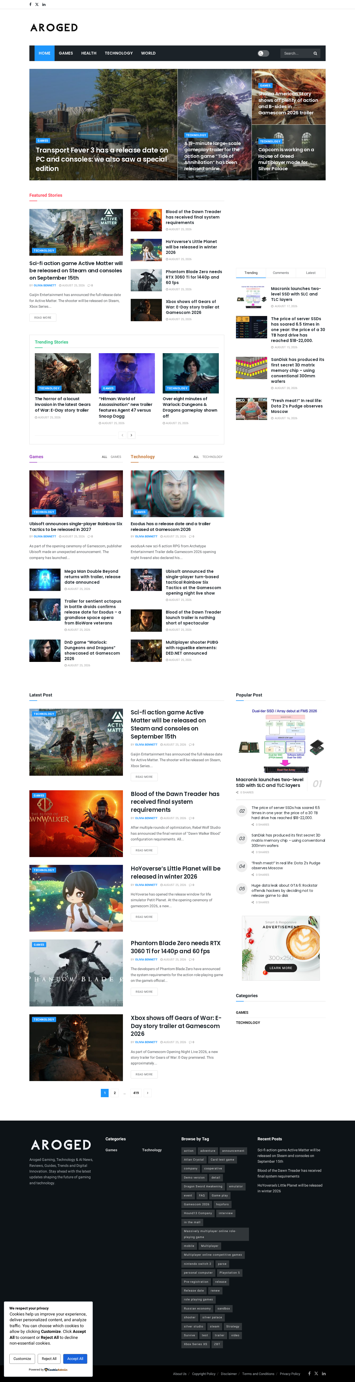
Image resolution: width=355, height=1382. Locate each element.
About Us (180, 1373)
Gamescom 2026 (196, 1204)
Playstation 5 (230, 1273)
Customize (22, 1358)
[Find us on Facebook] (30, 4)
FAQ (202, 1195)
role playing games (198, 1299)
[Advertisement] (281, 223)
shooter (190, 1317)
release (221, 1282)
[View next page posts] (131, 435)
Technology (119, 53)
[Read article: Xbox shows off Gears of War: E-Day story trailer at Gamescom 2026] (146, 310)
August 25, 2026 (79, 178)
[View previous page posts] (122, 435)
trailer (220, 1335)
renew (215, 1290)
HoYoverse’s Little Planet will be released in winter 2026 (191, 247)
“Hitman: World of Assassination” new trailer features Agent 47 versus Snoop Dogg (126, 407)
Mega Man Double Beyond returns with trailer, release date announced (92, 577)
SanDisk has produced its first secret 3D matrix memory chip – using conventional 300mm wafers (297, 370)
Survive (189, 1335)
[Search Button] (315, 53)
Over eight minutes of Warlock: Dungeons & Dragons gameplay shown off (190, 407)
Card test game (222, 1159)
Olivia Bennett (51, 178)
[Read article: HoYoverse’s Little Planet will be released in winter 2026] (146, 250)
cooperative (213, 1168)
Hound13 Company (198, 1213)
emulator (236, 1186)
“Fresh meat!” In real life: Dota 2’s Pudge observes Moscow (297, 406)
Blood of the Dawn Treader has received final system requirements (193, 217)
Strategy (232, 1326)
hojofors (222, 1204)
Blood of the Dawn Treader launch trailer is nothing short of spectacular (193, 617)
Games (66, 53)
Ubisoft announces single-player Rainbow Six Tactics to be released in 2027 (75, 526)
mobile (189, 1246)
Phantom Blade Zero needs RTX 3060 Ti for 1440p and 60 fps (194, 277)
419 (136, 1092)
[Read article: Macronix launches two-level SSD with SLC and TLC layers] (281, 741)
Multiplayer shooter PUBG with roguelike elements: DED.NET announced (192, 648)
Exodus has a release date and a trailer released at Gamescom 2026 (171, 526)
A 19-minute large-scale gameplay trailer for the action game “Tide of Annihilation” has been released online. (212, 156)
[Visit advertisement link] (281, 948)
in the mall (192, 1222)
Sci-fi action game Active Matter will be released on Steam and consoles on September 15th (75, 270)
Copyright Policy (203, 1373)
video (235, 1335)
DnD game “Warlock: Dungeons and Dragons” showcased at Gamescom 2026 (92, 650)
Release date (194, 1290)
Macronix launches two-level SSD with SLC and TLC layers (296, 294)
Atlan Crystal (194, 1159)
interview (226, 1213)
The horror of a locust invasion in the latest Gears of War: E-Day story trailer (63, 404)
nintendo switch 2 (197, 1264)
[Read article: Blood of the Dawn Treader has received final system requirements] (146, 220)
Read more (45, 317)
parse (222, 1264)
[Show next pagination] (148, 1093)
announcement (233, 1151)
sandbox (224, 1308)
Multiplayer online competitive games (213, 1255)
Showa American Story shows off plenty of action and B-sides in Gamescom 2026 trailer (288, 103)
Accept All (75, 1358)
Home (44, 53)
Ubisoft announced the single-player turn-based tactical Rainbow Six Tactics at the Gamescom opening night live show (193, 582)
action (189, 1151)
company (191, 1168)
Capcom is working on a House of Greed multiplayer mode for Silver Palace (286, 159)
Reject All (49, 1358)
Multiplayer (210, 1246)
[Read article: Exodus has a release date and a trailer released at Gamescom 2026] (177, 493)
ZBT (217, 1344)
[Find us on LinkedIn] (43, 4)
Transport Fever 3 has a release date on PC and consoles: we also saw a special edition (102, 159)
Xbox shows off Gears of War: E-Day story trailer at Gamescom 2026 (192, 307)
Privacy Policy (290, 1373)
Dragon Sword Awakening (203, 1186)
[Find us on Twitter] (37, 4)
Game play (220, 1195)
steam (215, 1326)
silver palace (212, 1317)
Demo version (194, 1177)
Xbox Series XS (195, 1344)
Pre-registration (196, 1282)
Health (88, 53)
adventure (207, 1151)
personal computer (198, 1273)
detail (216, 1177)
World (148, 53)
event (188, 1195)
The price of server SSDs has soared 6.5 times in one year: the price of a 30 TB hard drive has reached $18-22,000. (298, 329)
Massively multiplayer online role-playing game (210, 1234)
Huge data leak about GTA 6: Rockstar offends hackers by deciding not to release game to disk (285, 890)
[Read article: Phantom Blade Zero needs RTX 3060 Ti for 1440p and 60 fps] (146, 280)
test (205, 1335)
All (104, 457)
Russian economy (197, 1308)
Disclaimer (229, 1373)
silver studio (193, 1326)
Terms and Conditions (258, 1373)
